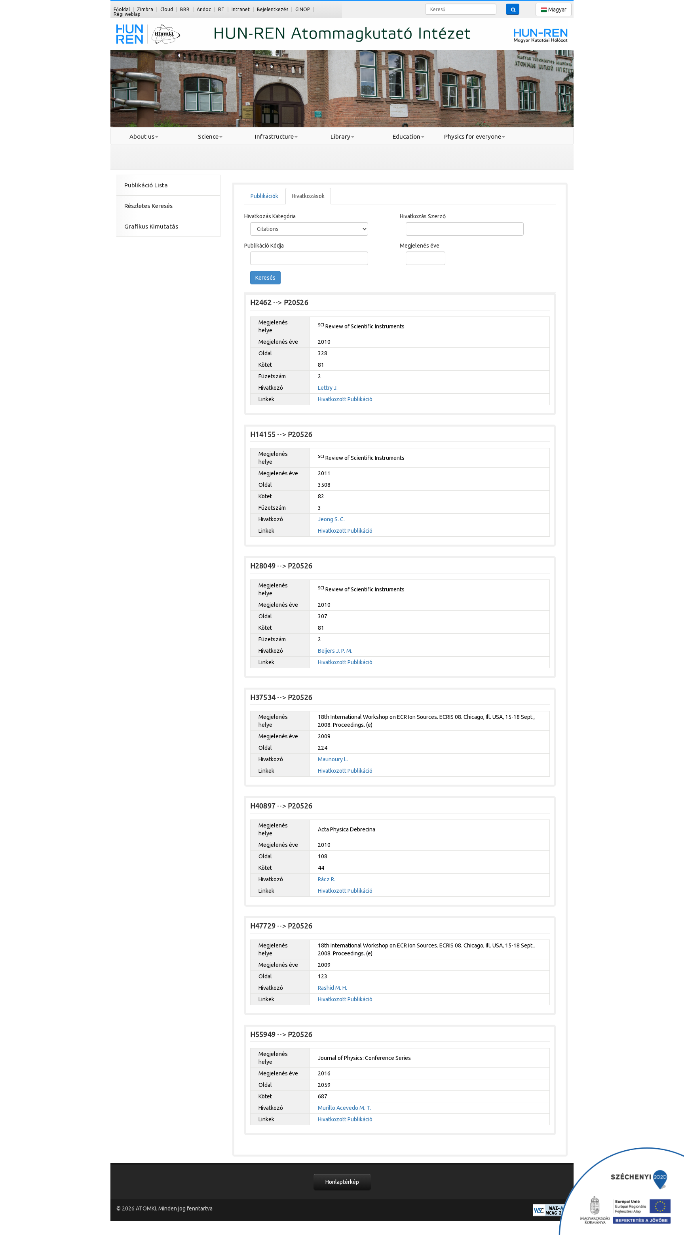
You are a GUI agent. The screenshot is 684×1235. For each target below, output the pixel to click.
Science (208, 136)
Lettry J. (328, 388)
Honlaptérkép (342, 1182)
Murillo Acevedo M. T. (344, 1108)
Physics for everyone (472, 136)
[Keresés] (512, 9)
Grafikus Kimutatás (151, 226)
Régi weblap (127, 14)
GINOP (302, 9)
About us (141, 136)
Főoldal (122, 9)
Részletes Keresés (148, 205)
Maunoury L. (333, 759)
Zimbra (145, 9)
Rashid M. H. (332, 988)
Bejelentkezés (272, 9)
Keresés (265, 277)
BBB (185, 9)
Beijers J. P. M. (335, 651)
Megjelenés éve (419, 245)
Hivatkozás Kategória (270, 216)
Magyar (556, 9)
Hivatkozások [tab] (308, 196)
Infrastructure (274, 136)
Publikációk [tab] (264, 196)
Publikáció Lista (146, 185)
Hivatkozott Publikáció (345, 399)
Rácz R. (326, 879)
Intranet (241, 9)
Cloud (166, 9)
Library (340, 136)
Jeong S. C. (331, 519)
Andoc (204, 9)
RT (221, 9)
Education (406, 136)
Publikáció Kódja (264, 245)
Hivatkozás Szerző (423, 216)
